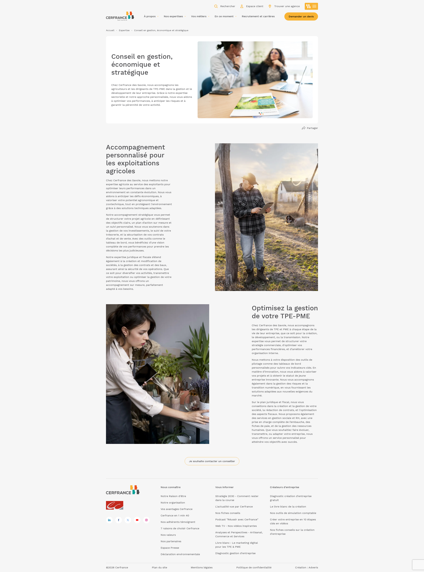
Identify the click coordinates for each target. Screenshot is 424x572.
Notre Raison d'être (173, 496)
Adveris (313, 567)
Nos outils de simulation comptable (293, 513)
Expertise (124, 30)
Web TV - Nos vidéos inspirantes (236, 525)
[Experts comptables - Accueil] (115, 505)
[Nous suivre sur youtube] (137, 520)
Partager (312, 128)
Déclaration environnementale (180, 554)
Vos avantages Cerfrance (176, 509)
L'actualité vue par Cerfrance (234, 506)
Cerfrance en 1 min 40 (175, 515)
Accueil (110, 30)
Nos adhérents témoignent (178, 522)
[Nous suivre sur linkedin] (109, 520)
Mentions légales (201, 567)
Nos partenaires (171, 541)
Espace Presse (170, 547)
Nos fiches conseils (227, 513)
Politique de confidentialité (253, 567)
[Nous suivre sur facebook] (118, 520)
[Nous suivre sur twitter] (128, 520)
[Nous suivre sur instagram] (146, 520)
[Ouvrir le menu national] (311, 6)
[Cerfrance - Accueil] (120, 16)
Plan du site (159, 567)
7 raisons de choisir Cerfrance (180, 528)
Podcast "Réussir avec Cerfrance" (236, 519)
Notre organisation (173, 502)
